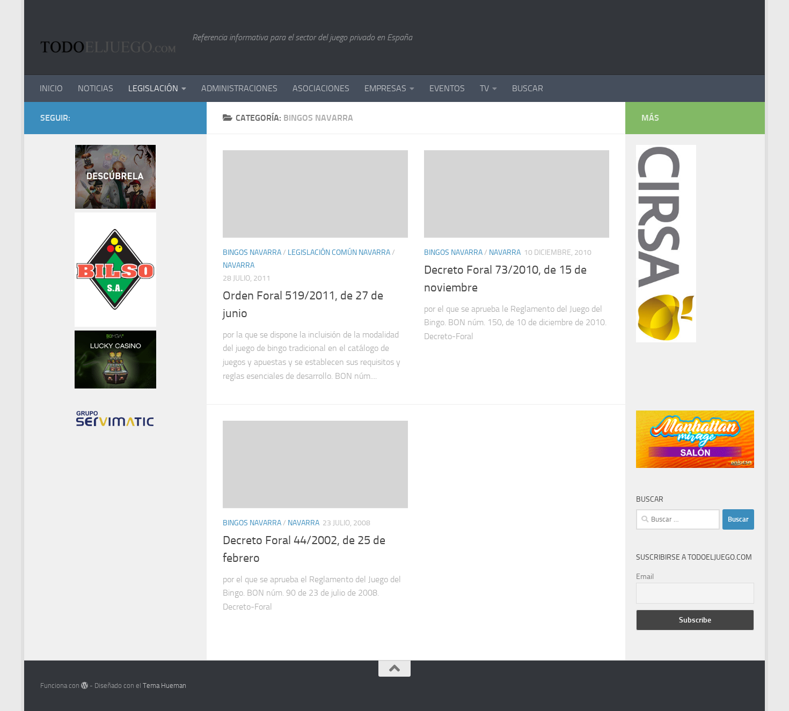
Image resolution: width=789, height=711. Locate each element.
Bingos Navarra (252, 252)
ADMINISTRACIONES (239, 88)
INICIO (51, 88)
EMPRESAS (385, 88)
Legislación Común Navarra (339, 252)
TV (484, 88)
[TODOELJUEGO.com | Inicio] (110, 37)
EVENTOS (447, 88)
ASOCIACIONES (321, 88)
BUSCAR (527, 88)
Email (645, 576)
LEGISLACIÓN (153, 88)
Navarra (238, 265)
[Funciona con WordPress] (84, 685)
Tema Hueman (164, 685)
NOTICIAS (95, 88)
